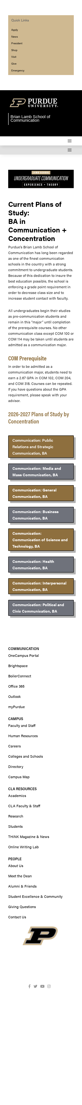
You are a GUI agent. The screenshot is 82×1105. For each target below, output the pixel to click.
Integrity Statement (31, 1055)
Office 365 (16, 686)
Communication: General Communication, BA (34, 493)
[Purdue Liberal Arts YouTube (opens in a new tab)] (43, 986)
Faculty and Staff (21, 725)
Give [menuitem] (13, 63)
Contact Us (17, 916)
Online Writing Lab (23, 846)
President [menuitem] (16, 43)
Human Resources (23, 735)
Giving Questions (22, 906)
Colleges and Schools (25, 756)
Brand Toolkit (51, 1061)
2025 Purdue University (32, 1044)
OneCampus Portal (23, 655)
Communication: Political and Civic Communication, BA (38, 608)
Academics (17, 795)
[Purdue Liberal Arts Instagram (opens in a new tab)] (50, 986)
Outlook (14, 696)
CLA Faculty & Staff (24, 805)
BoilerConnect (19, 675)
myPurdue (16, 706)
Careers (14, 746)
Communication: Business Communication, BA (35, 515)
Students (15, 826)
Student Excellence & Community (35, 896)
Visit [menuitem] (13, 56)
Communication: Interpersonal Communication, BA (39, 586)
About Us (15, 865)
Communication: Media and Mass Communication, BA (36, 471)
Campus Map (19, 776)
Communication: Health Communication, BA (33, 564)
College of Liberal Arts (45, 1072)
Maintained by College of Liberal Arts (41, 1066)
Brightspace (18, 665)
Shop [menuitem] (14, 50)
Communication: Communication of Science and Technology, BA (40, 539)
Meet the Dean (20, 875)
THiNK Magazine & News (28, 836)
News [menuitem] (14, 36)
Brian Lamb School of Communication (30, 118)
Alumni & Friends (22, 886)
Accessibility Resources (30, 1083)
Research (15, 816)
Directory (15, 766)
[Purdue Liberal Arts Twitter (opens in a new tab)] (37, 986)
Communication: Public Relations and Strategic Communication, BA (32, 446)
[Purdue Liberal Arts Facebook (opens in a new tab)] (30, 986)
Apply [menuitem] (14, 30)
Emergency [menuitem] (17, 70)
